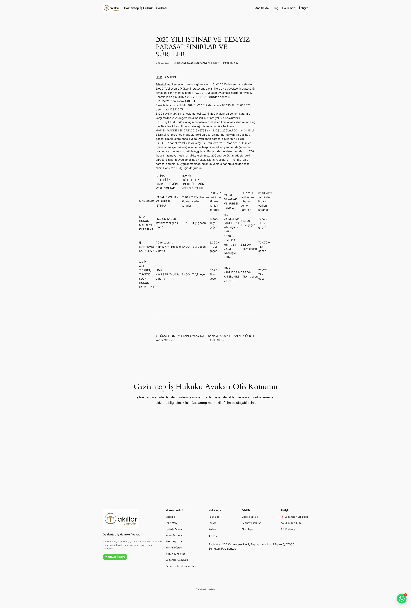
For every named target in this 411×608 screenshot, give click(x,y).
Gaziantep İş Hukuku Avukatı (145, 8)
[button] (402, 599)
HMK (159, 77)
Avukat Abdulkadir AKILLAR (195, 62)
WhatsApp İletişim (115, 556)
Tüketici (161, 84)
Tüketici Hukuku (229, 62)
